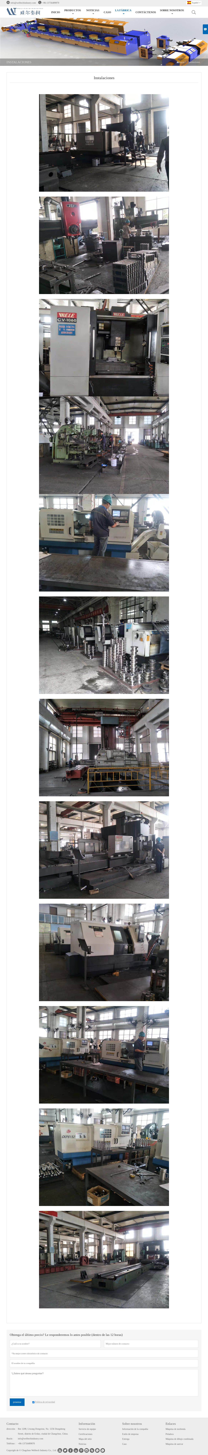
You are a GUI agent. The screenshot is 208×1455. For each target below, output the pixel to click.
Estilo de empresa (130, 1434)
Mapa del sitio (85, 1439)
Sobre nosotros (172, 10)
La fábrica (123, 10)
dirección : (11, 1429)
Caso (107, 12)
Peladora (170, 1434)
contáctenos (146, 12)
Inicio (55, 12)
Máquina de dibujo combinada (179, 1439)
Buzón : (10, 1438)
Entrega (125, 1439)
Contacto (12, 1423)
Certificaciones (85, 1434)
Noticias (82, 1444)
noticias (92, 10)
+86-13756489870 (50, 3)
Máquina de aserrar (174, 1444)
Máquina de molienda (175, 1429)
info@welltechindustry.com (23, 3)
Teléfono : (11, 1443)
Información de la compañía (135, 1429)
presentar (17, 1402)
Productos (72, 10)
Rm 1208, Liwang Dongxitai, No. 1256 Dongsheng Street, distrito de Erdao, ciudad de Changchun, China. (43, 1431)
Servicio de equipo (87, 1429)
